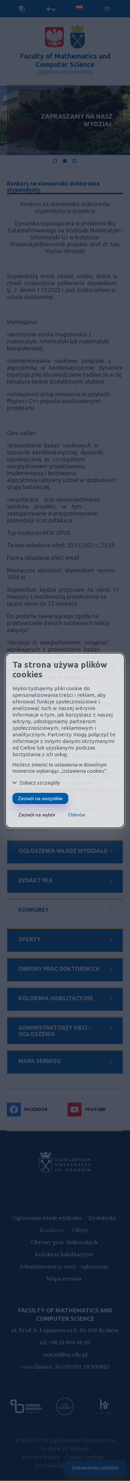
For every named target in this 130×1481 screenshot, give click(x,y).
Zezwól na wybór (36, 814)
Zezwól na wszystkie (40, 798)
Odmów (76, 814)
